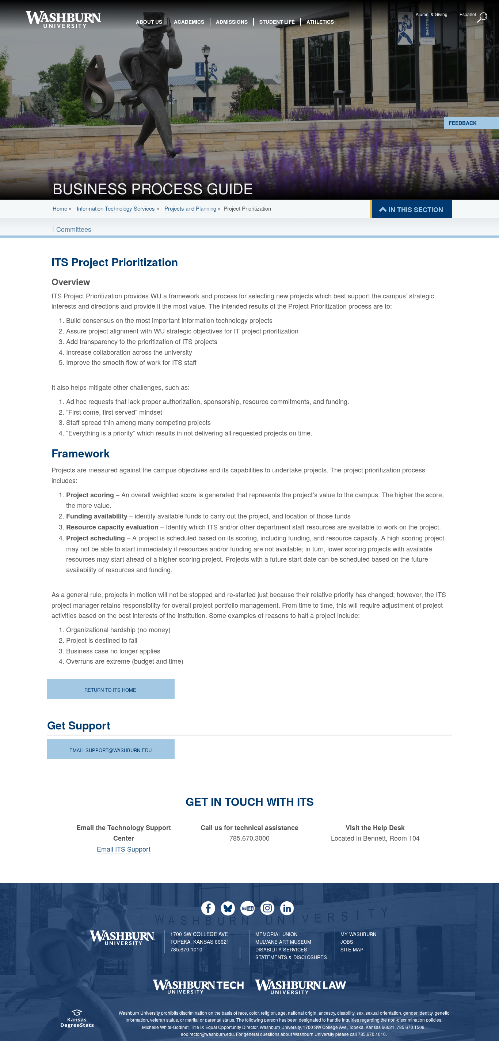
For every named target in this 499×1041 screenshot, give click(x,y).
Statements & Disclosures (291, 957)
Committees (73, 229)
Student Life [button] (277, 21)
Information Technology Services (116, 208)
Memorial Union (276, 934)
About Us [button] (149, 21)
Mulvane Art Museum (283, 941)
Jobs (346, 941)
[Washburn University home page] (63, 19)
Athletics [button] (320, 21)
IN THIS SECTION (416, 209)
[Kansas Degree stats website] (77, 1021)
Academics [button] (189, 21)
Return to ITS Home (110, 689)
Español (468, 14)
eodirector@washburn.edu (207, 1034)
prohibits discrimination (184, 1013)
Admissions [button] (232, 21)
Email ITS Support (124, 848)
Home (60, 208)
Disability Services (281, 949)
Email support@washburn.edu (110, 750)
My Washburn (358, 934)
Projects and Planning (190, 208)
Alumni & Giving (431, 14)
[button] (482, 17)
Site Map (351, 949)
